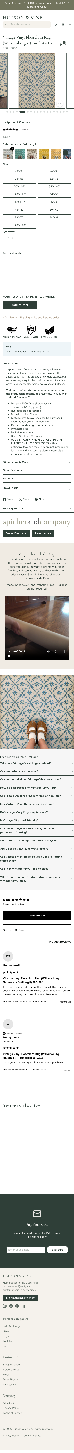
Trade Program (11, 1379)
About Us (8, 1403)
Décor (6, 1331)
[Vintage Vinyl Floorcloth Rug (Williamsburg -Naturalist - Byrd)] (44, 154)
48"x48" (19, 209)
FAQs (6, 1374)
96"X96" (55, 217)
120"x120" (19, 225)
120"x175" (19, 194)
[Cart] (63, 25)
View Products (16, 533)
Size (6, 164)
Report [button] (36, 1001)
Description (10, 363)
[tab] (60, 942)
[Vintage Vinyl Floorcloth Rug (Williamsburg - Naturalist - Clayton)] (32, 154)
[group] (37, 900)
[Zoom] (59, 103)
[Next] (65, 152)
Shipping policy (12, 1364)
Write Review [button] (37, 916)
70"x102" (19, 186)
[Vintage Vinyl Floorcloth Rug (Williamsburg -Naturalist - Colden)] (68, 154)
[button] (37, 130)
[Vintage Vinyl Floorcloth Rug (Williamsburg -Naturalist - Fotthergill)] (8, 154)
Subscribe (57, 1250)
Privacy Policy (11, 1408)
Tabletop (8, 1341)
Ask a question (13, 508)
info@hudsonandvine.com (20, 1298)
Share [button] (43, 1001)
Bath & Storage (11, 1326)
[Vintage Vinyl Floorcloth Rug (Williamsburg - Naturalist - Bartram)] (20, 154)
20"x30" (19, 171)
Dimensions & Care (15, 462)
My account (9, 1384)
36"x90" (54, 194)
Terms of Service (12, 1413)
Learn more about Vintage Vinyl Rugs (27, 351)
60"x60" (54, 209)
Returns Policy (11, 1369)
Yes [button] (29, 1001)
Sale (5, 1346)
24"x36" (54, 171)
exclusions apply (37, 1236)
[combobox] (27, 24)
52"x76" (54, 179)
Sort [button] (6, 930)
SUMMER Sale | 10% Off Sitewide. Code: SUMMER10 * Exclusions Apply (37, 4)
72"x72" (19, 217)
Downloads (10, 488)
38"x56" (19, 179)
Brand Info (10, 478)
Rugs (6, 1336)
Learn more (43, 533)
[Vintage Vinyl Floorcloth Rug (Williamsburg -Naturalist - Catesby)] (56, 154)
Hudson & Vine (22, 17)
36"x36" (54, 202)
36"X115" (19, 202)
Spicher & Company (19, 122)
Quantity (9, 232)
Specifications (12, 470)
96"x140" (54, 186)
